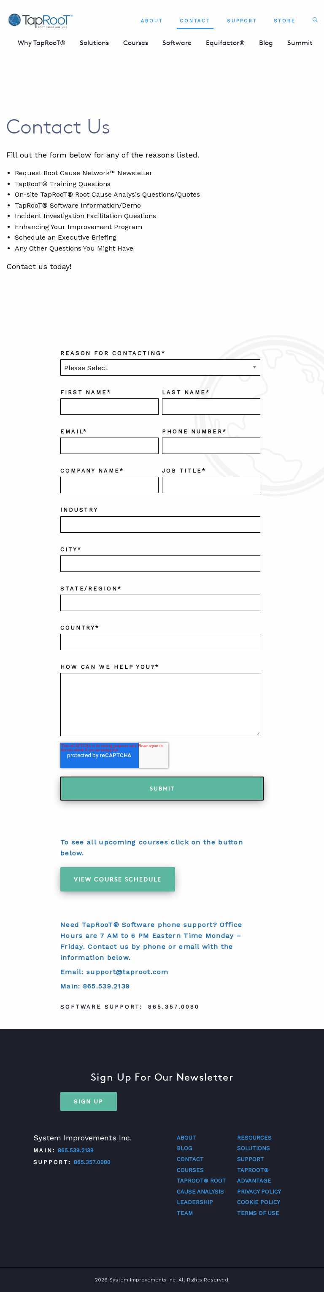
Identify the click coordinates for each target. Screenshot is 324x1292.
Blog (266, 43)
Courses (135, 43)
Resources (254, 1138)
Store (285, 21)
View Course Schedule (118, 879)
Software (177, 43)
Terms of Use (258, 1213)
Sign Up (88, 1101)
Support (242, 21)
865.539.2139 (76, 1150)
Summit (300, 43)
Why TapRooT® (41, 43)
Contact (195, 21)
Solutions (94, 43)
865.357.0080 (92, 1162)
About (152, 21)
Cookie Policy (258, 1202)
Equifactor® (225, 43)
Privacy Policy (259, 1191)
